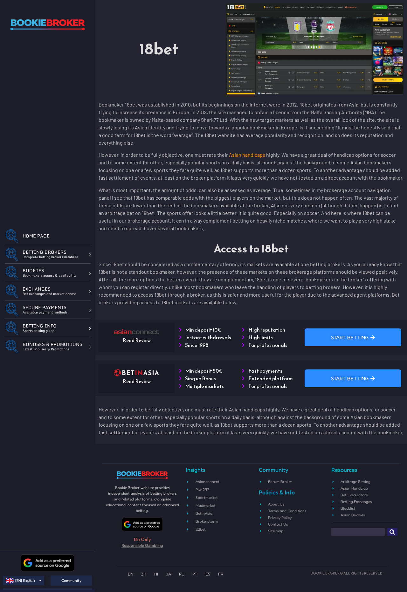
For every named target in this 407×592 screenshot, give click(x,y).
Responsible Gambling (142, 545)
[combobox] (358, 532)
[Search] (392, 532)
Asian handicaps (247, 155)
